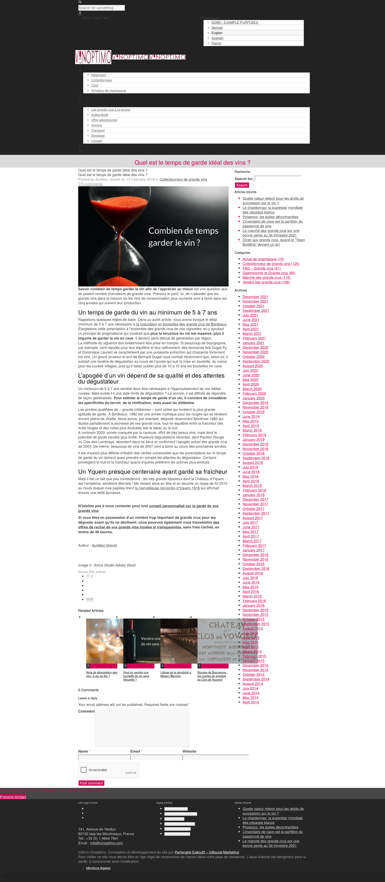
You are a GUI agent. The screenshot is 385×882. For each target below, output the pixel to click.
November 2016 (255, 559)
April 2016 (251, 591)
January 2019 (253, 439)
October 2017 (253, 508)
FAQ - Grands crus (174, 819)
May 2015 (250, 642)
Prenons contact (13, 796)
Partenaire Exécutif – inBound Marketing (207, 852)
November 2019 (255, 407)
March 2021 (252, 333)
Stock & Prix (92, 95)
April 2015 (251, 646)
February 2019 (254, 434)
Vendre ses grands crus (266, 281)
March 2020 (252, 388)
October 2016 (253, 563)
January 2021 (253, 342)
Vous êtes (90, 70)
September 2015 (256, 623)
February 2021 (254, 338)
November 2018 (255, 448)
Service (96, 125)
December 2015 (255, 609)
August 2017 (253, 517)
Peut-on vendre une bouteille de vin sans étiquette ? (136, 675)
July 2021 (250, 315)
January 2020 (253, 397)
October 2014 (253, 674)
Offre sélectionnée (104, 120)
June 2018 (251, 471)
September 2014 (256, 678)
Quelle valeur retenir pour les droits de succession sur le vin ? (273, 200)
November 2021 (255, 301)
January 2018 (253, 494)
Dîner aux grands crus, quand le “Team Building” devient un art (274, 242)
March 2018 (252, 485)
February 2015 (254, 655)
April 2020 (251, 384)
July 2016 (250, 577)
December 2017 (255, 499)
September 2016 (256, 568)
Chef (94, 85)
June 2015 (251, 637)
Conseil (96, 140)
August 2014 (253, 683)
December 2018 (255, 444)
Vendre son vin (93, 100)
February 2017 (254, 545)
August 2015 (253, 628)
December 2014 (255, 665)
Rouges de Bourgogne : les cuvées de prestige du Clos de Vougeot (213, 675)
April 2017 (251, 536)
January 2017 (253, 549)
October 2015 (253, 619)
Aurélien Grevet (104, 545)
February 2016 (254, 600)
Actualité (89, 146)
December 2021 (255, 296)
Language (211, 17)
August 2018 (253, 462)
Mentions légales (98, 868)
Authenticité (99, 114)
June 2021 (251, 319)
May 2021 (250, 324)
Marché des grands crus (267, 277)
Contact (88, 150)
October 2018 (253, 453)
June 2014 (251, 692)
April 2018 (251, 480)
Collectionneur (101, 80)
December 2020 (255, 347)
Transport (98, 130)
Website (189, 751)
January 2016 (253, 605)
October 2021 (253, 305)
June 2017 (251, 526)
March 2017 (252, 540)
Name (83, 751)
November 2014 (255, 669)
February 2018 (254, 490)
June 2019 (251, 416)
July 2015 (250, 632)
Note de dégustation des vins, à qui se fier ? (101, 674)
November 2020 (255, 351)
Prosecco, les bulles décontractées (270, 216)
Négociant (98, 75)
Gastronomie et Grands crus (269, 272)
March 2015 (252, 651)
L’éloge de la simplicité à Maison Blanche (175, 674)
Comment (86, 711)
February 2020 (254, 393)
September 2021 (256, 310)
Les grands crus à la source (110, 109)
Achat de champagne (263, 258)
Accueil (88, 65)
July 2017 (250, 522)
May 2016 (250, 586)
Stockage (98, 135)
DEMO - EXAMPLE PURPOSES (235, 22)
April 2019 (251, 425)
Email (135, 751)
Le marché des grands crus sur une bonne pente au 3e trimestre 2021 (271, 233)
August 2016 (253, 573)
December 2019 (255, 402)
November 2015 (255, 614)
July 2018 (250, 467)
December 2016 (255, 554)
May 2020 (250, 379)
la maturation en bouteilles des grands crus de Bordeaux (181, 324)
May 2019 (250, 420)
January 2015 (253, 660)
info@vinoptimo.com (106, 842)
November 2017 (255, 503)
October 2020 (253, 356)
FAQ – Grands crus (262, 268)
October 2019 (253, 411)
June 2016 (251, 582)
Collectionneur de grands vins (183, 179)
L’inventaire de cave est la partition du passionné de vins (273, 223)
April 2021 (251, 328)
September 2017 (256, 513)
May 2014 (250, 697)
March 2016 (252, 596)
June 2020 (251, 374)
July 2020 (250, 370)
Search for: (244, 178)
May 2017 (250, 531)
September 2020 (256, 361)
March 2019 (252, 430)
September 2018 (256, 457)
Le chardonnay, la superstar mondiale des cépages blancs (273, 210)
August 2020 (253, 365)
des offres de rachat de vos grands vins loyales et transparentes (148, 525)
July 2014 (250, 688)
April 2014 (251, 702)
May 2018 (250, 476)
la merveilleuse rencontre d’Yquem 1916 (167, 487)
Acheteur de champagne (108, 90)
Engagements (93, 105)
